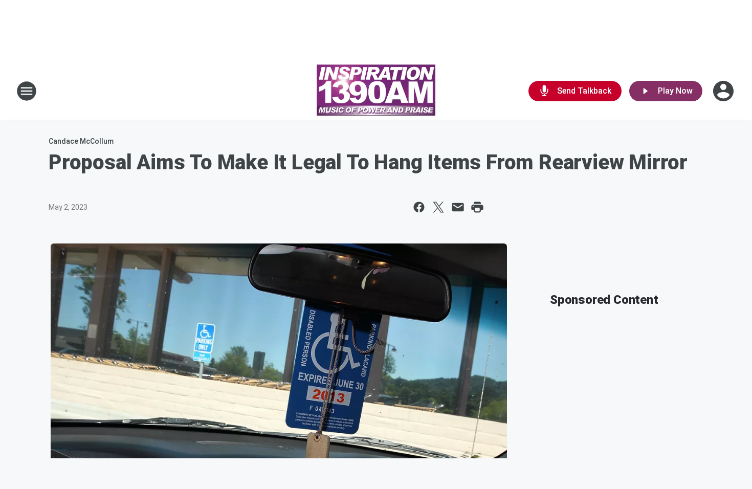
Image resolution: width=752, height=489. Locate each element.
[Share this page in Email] (458, 207)
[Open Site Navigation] (26, 91)
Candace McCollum (81, 141)
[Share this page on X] (438, 207)
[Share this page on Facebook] (419, 207)
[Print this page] (477, 207)
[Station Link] (376, 91)
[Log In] (724, 91)
